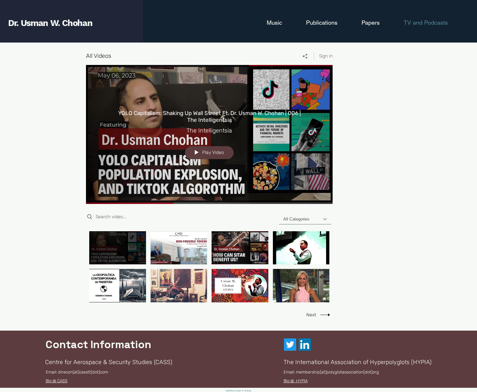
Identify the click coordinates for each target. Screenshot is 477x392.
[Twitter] (290, 344)
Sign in (326, 56)
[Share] (305, 56)
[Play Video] (117, 247)
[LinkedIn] (305, 344)
